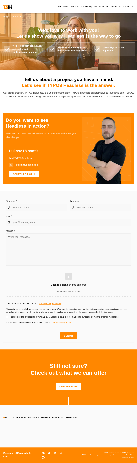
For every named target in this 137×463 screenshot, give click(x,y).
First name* (11, 201)
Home (5, 16)
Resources (57, 417)
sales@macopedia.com (50, 303)
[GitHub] (43, 457)
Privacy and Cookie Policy (61, 322)
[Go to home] (8, 7)
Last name (75, 201)
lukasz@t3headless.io (26, 164)
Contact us (71, 417)
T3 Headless (19, 417)
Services (32, 417)
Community (44, 417)
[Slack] (43, 453)
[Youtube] (61, 453)
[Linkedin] (55, 453)
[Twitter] (49, 453)
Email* (9, 216)
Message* (11, 231)
